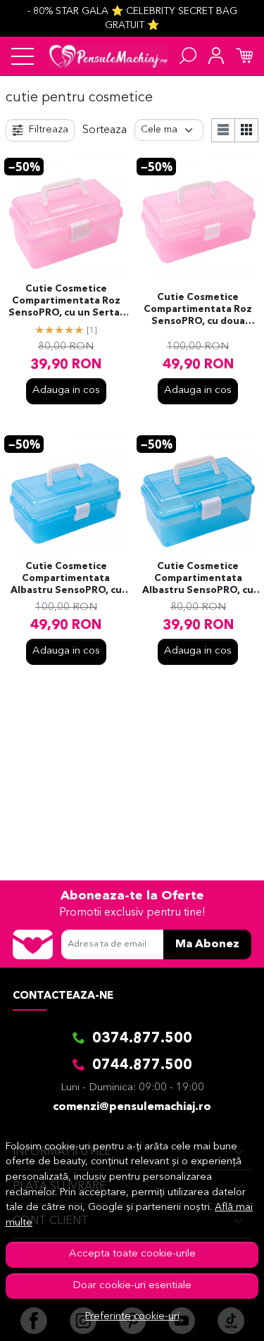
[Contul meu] (216, 56)
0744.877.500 (142, 1066)
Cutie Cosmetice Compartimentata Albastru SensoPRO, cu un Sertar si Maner (197, 579)
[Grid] (246, 130)
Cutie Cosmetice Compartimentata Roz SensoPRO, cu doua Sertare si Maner (198, 310)
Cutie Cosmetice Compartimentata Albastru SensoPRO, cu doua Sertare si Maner (66, 579)
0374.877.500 (142, 1039)
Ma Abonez (207, 944)
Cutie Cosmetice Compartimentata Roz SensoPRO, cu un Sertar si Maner (66, 302)
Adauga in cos (66, 390)
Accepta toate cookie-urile (132, 1254)
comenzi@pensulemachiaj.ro (132, 1107)
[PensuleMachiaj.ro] (108, 56)
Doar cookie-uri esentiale (132, 1285)
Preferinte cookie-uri (132, 1316)
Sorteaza (104, 130)
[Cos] (244, 56)
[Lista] (223, 130)
